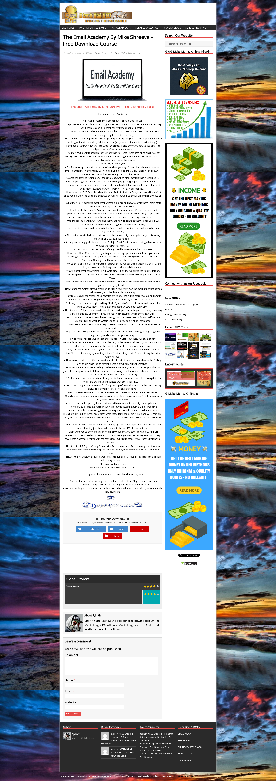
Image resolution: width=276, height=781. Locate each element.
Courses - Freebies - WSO (113, 53)
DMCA (168, 309)
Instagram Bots (121, 27)
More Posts (113, 629)
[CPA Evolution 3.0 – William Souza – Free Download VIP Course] (205, 348)
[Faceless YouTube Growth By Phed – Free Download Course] (182, 348)
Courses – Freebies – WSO (179, 304)
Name (69, 680)
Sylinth (95, 53)
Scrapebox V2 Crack (147, 27)
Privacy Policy (184, 760)
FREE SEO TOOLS (186, 740)
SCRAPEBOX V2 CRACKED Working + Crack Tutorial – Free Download (157, 753)
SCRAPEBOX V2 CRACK (185, 776)
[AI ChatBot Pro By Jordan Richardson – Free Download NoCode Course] (193, 356)
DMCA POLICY (184, 733)
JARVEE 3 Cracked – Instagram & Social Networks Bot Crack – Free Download (157, 737)
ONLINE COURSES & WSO (190, 747)
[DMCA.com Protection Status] (189, 563)
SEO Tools (68, 27)
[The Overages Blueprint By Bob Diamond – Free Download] (182, 356)
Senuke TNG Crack (196, 27)
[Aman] (105, 753)
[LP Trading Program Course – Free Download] (170, 339)
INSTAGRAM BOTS (186, 753)
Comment (71, 655)
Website (70, 702)
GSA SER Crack (172, 27)
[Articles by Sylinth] (67, 738)
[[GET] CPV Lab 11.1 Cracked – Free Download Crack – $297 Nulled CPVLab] (170, 356)
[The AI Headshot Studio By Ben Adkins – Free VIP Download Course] (193, 339)
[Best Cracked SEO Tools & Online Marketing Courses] (97, 21)
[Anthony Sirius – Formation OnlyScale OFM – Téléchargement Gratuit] (205, 356)
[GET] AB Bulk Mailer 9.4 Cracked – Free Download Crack (123, 752)
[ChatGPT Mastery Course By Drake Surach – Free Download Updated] (193, 348)
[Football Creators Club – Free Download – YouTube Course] (170, 348)
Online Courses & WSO (92, 27)
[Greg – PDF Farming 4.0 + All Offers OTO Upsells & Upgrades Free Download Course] (205, 339)
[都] (105, 738)
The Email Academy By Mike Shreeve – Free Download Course (112, 107)
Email (69, 691)
